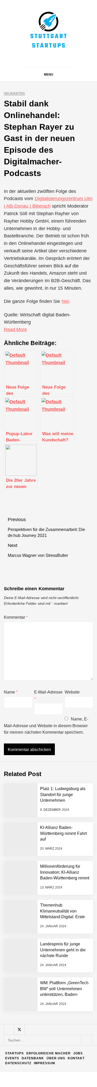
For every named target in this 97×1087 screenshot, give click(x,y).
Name (11, 692)
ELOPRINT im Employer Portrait (59, 1058)
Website (72, 692)
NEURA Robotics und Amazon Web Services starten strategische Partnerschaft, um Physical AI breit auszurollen (61, 823)
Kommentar (16, 617)
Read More (15, 329)
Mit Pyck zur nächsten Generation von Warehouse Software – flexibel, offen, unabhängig (60, 1033)
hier (65, 301)
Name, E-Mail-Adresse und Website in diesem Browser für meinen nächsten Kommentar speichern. (46, 725)
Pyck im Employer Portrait (55, 940)
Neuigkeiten (14, 93)
